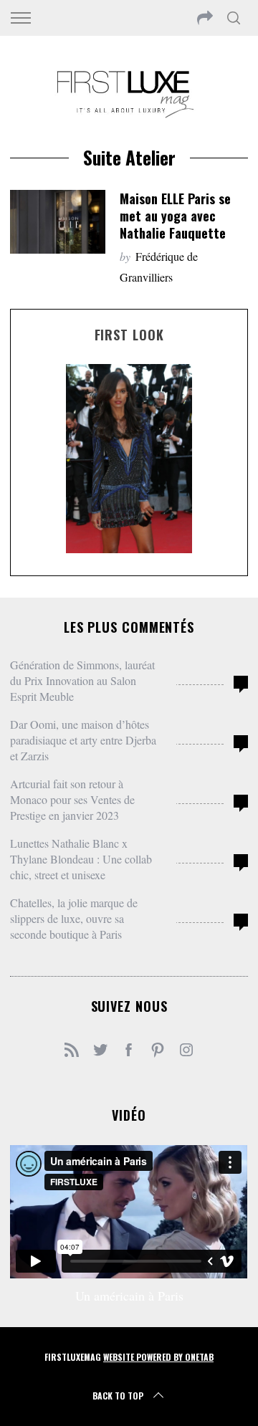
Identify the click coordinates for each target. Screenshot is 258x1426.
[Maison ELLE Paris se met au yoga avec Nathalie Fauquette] (57, 221)
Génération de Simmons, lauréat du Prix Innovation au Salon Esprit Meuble (82, 680)
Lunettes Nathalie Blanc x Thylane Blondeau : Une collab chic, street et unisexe (81, 859)
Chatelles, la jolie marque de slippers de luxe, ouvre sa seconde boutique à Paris (74, 918)
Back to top (117, 1395)
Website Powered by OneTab (158, 1357)
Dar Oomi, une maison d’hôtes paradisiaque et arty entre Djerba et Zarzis (83, 740)
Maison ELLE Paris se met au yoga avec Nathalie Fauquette (175, 215)
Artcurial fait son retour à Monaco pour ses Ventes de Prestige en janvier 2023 (72, 799)
